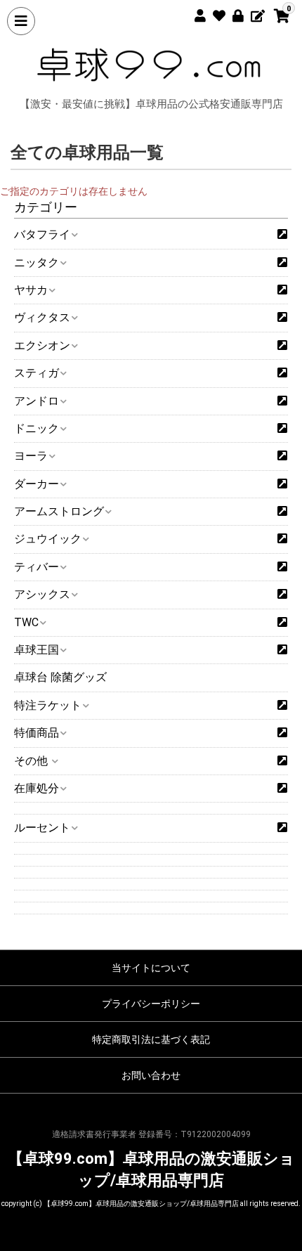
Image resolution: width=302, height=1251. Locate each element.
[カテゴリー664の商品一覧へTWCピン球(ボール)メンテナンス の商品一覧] (282, 622)
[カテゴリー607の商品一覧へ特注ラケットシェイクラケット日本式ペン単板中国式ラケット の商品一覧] (282, 705)
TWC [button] (26, 622)
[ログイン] (233, 13)
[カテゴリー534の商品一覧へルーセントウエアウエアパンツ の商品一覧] (282, 828)
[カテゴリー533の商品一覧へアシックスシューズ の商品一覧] (282, 594)
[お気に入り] (214, 13)
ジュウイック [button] (47, 538)
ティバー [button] (36, 566)
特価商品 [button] (36, 732)
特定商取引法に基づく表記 (151, 1039)
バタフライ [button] (42, 234)
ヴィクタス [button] (42, 317)
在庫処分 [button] (36, 788)
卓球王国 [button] (36, 649)
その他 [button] (32, 760)
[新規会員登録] (195, 13)
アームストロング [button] (59, 511)
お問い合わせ (151, 1075)
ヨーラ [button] (31, 455)
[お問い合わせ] (252, 13)
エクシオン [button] (42, 345)
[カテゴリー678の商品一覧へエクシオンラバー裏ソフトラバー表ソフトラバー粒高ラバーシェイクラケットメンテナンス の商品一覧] (282, 346)
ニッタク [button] (36, 262)
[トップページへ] (151, 64)
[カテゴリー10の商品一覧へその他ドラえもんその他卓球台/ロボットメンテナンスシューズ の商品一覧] (282, 761)
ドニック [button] (36, 428)
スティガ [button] (36, 373)
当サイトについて (151, 967)
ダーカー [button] (36, 484)
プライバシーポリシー (151, 1003)
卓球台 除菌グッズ (60, 677)
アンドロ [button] (36, 401)
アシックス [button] (42, 594)
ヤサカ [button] (31, 290)
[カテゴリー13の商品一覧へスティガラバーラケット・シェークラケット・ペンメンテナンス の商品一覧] (282, 373)
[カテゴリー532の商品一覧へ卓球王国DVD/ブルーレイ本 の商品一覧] (282, 650)
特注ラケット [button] (47, 705)
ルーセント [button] (42, 827)
